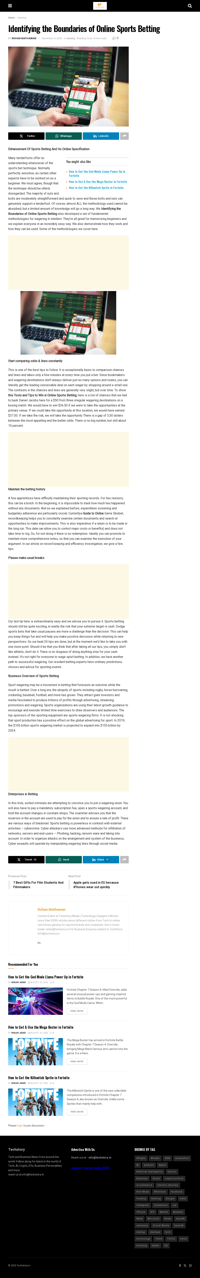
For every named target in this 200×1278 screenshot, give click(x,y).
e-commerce (144, 1185)
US (166, 1245)
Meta (140, 1218)
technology (143, 1238)
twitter (155, 1245)
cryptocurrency (174, 1178)
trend (183, 1238)
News (167, 1218)
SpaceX (179, 1225)
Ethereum (160, 1191)
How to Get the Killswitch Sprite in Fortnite (96, 187)
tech (168, 1232)
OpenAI (180, 1218)
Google (170, 1198)
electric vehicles (167, 1185)
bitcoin (172, 1171)
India (183, 1198)
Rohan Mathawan (24, 38)
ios (174, 1205)
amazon (149, 1165)
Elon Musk (143, 1191)
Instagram (143, 1205)
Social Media (161, 1225)
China (156, 1178)
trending (142, 1245)
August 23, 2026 (39, 982)
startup (141, 1232)
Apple (162, 1165)
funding (141, 1198)
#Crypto (141, 1158)
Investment (161, 1205)
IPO (152, 1212)
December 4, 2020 (52, 38)
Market (164, 1212)
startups (155, 1232)
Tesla (158, 1238)
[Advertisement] (68, 262)
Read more (77, 1011)
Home (11, 17)
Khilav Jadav (19, 982)
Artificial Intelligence (150, 1171)
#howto (155, 1158)
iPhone (141, 1212)
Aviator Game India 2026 (90, 1168)
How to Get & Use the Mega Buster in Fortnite (98, 181)
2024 (167, 1158)
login (20, 1126)
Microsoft (153, 1218)
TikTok (171, 1238)
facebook (177, 1191)
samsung (142, 1225)
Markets (178, 1212)
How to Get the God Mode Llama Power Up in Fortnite (97, 173)
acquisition (182, 1158)
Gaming (22, 17)
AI (138, 1165)
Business (142, 1178)
